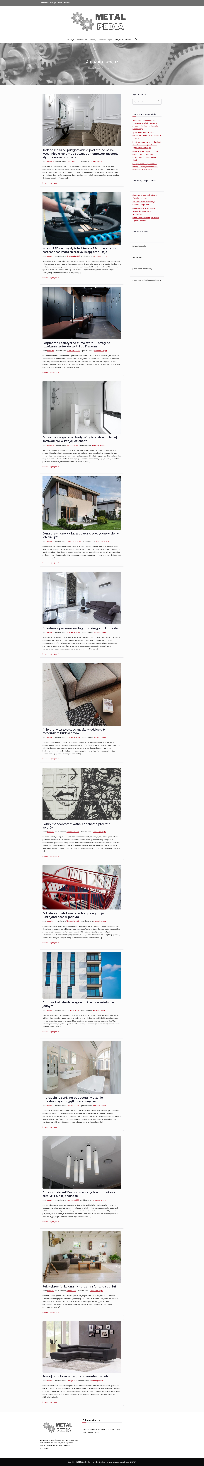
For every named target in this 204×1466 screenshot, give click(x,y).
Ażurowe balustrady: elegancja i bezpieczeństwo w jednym (78, 1004)
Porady (93, 40)
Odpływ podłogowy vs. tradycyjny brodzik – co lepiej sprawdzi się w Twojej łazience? (79, 439)
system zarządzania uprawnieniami (146, 280)
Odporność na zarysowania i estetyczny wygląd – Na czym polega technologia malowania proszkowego (145, 124)
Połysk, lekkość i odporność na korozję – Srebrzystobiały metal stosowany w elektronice (145, 167)
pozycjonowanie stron (121, 1462)
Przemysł (70, 40)
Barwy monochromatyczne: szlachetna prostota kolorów (76, 826)
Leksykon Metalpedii (123, 40)
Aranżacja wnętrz (105, 40)
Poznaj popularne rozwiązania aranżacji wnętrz (76, 1376)
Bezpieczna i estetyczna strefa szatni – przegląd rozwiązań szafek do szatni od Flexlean (76, 345)
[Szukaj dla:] (147, 101)
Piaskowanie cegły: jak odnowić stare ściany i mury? (144, 196)
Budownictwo (82, 40)
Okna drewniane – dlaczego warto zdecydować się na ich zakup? (80, 535)
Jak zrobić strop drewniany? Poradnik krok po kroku (143, 203)
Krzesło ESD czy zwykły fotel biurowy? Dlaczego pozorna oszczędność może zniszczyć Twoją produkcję (81, 250)
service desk (137, 257)
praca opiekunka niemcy (142, 269)
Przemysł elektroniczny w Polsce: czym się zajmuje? (145, 219)
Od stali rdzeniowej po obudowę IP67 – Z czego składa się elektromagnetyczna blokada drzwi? (145, 155)
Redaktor (50, 256)
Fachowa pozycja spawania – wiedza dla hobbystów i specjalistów (144, 211)
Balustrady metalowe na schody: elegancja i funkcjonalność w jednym (74, 915)
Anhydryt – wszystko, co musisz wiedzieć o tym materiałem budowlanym (75, 731)
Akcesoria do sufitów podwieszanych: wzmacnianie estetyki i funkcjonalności (78, 1194)
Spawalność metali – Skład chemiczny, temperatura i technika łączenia (146, 135)
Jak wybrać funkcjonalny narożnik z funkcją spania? (79, 1286)
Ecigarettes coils (139, 246)
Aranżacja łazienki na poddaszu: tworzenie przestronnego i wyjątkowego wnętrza (72, 1099)
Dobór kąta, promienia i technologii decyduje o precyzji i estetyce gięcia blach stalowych (146, 145)
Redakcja (50, 161)
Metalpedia (85, 1462)
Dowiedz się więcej (49, 183)
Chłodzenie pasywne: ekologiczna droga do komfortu (80, 628)
